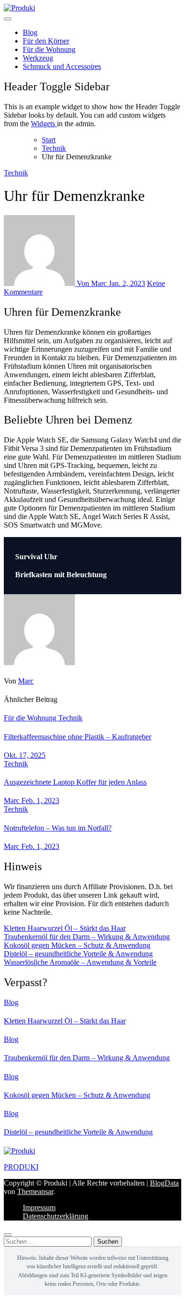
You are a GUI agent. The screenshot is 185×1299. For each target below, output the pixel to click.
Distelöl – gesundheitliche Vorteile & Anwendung (78, 954)
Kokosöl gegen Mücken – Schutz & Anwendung (77, 945)
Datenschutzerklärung (55, 1216)
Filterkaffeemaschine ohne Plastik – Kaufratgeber (77, 737)
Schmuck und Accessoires (62, 66)
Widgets (44, 124)
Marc (26, 681)
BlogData (164, 1183)
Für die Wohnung (49, 49)
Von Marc (92, 283)
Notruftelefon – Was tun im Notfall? (57, 828)
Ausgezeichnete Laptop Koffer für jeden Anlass (75, 782)
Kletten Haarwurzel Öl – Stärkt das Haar (65, 928)
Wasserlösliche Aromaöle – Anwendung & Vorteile (80, 962)
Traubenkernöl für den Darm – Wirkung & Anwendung (87, 937)
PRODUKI (21, 1167)
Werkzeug (38, 58)
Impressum (39, 1208)
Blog (30, 32)
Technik (16, 173)
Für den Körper (46, 41)
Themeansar (35, 1191)
